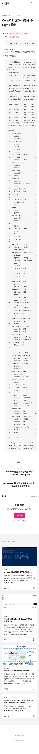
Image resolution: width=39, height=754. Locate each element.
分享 (18, 462)
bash (9, 16)
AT (5, 16)
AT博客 (5, 3)
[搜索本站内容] (31, 3)
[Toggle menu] (35, 3)
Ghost (17, 740)
